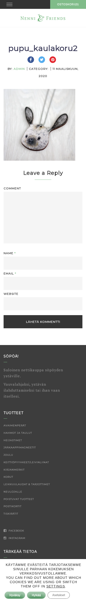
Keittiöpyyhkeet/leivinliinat (26, 462)
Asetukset (58, 595)
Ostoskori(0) (68, 4)
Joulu (8, 454)
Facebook (16, 530)
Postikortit (13, 506)
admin (19, 69)
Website (11, 294)
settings (55, 586)
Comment (12, 188)
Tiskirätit (11, 513)
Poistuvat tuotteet (19, 499)
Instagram (16, 538)
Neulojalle (13, 491)
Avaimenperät (15, 425)
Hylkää (36, 595)
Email (10, 273)
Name (10, 253)
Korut (8, 476)
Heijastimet (13, 440)
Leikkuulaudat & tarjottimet (27, 484)
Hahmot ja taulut (18, 432)
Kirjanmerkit (14, 469)
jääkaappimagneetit (20, 447)
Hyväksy (14, 595)
